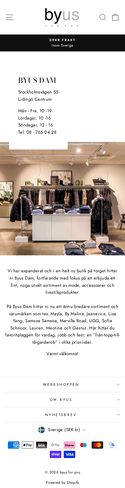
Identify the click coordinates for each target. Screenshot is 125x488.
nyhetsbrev (61, 414)
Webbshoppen (61, 384)
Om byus (61, 399)
